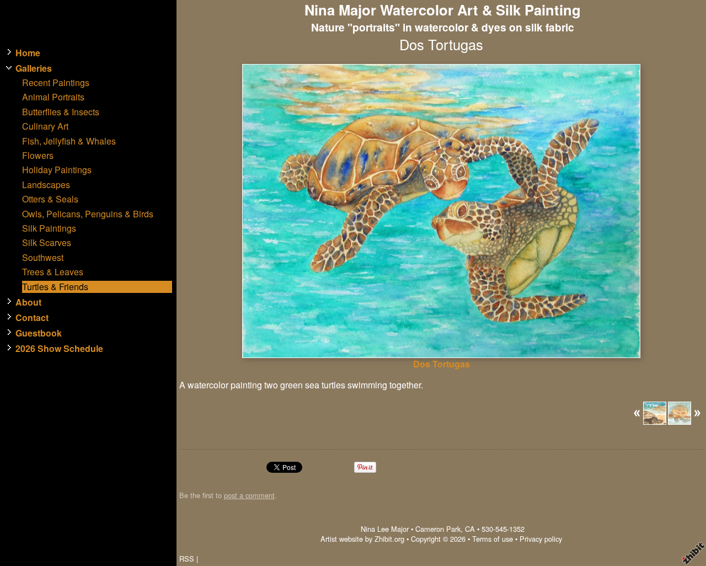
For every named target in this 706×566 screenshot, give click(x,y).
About (28, 302)
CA (470, 529)
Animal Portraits (53, 97)
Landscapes (46, 185)
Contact (32, 318)
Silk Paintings (49, 228)
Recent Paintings (55, 83)
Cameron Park (438, 529)
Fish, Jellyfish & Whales (69, 141)
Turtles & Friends (55, 287)
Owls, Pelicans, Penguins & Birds (87, 214)
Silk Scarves (46, 243)
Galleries (33, 68)
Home (27, 53)
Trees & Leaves (52, 272)
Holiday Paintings (57, 170)
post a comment (249, 495)
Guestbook (38, 333)
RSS (186, 558)
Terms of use (492, 538)
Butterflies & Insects (60, 112)
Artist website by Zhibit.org (362, 538)
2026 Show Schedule (59, 349)
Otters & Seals (50, 199)
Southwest (42, 258)
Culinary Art (45, 126)
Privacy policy (541, 538)
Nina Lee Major (385, 529)
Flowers (38, 155)
